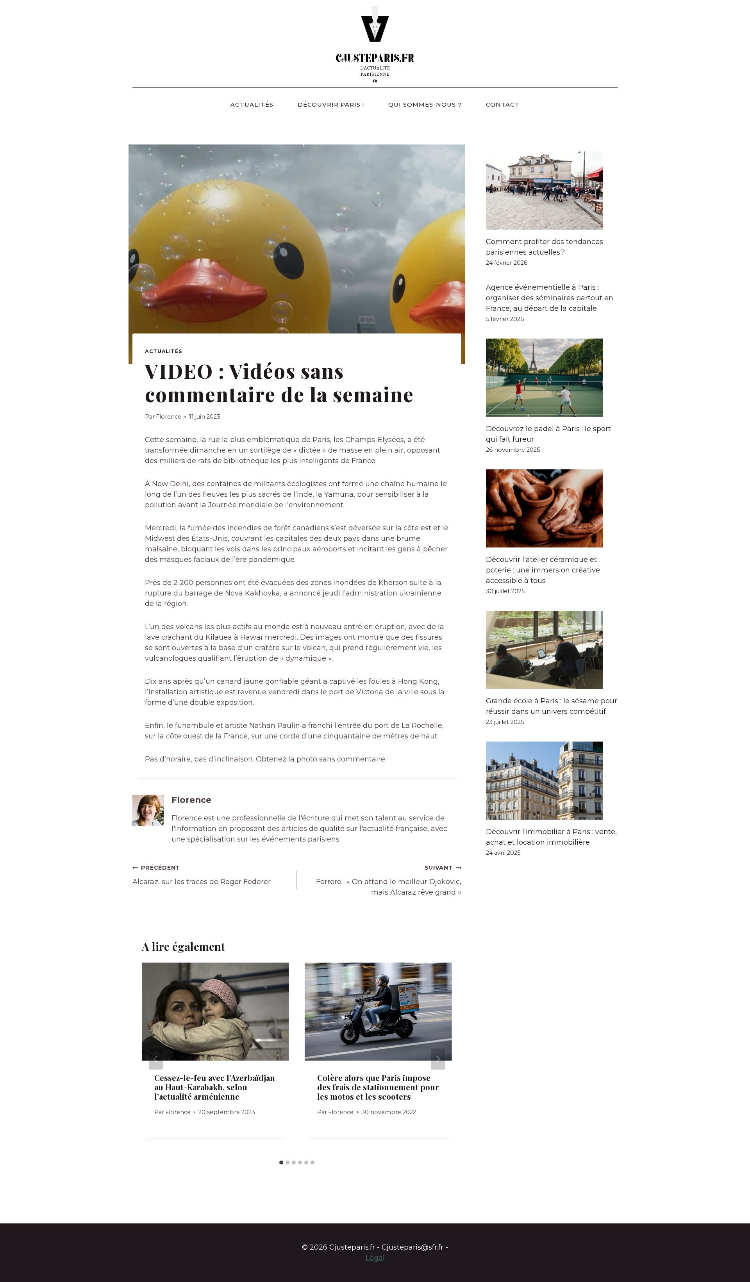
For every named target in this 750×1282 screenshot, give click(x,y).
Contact (503, 104)
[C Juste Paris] (375, 44)
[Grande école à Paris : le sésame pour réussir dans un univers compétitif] (552, 650)
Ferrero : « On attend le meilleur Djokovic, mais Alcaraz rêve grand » (388, 880)
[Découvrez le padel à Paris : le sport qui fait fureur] (552, 378)
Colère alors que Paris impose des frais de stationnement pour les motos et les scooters (378, 1087)
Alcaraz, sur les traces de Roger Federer (201, 875)
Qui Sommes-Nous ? (425, 104)
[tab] (281, 1162)
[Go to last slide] (156, 1059)
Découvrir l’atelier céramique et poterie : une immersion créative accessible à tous (543, 570)
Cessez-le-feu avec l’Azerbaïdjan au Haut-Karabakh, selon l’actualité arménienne (214, 1087)
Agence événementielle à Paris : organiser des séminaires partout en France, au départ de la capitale (549, 298)
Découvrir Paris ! (331, 104)
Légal (375, 1257)
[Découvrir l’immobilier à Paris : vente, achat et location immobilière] (552, 781)
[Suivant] (438, 1059)
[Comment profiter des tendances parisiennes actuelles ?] (552, 191)
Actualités (251, 104)
